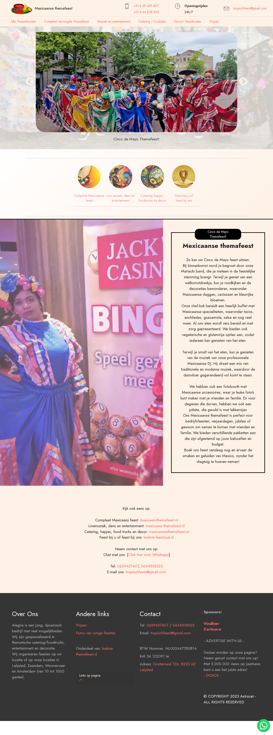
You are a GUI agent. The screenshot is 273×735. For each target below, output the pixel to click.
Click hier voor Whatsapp (148, 554)
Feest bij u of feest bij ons (184, 198)
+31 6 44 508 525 (146, 12)
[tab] (105, 678)
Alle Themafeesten (23, 21)
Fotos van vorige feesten (95, 633)
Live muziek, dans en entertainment (121, 198)
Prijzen (214, 21)
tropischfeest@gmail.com (250, 8)
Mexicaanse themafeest (53, 8)
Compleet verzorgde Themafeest (66, 21)
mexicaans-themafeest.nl (164, 526)
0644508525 (152, 566)
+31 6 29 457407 (146, 6)
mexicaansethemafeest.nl (169, 531)
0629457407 (127, 566)
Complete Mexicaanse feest (89, 198)
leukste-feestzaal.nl (159, 537)
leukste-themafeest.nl (95, 651)
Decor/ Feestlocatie (187, 21)
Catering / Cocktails (152, 21)
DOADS (212, 675)
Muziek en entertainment (113, 21)
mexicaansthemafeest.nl (159, 520)
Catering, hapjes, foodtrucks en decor (152, 198)
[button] (30, 81)
